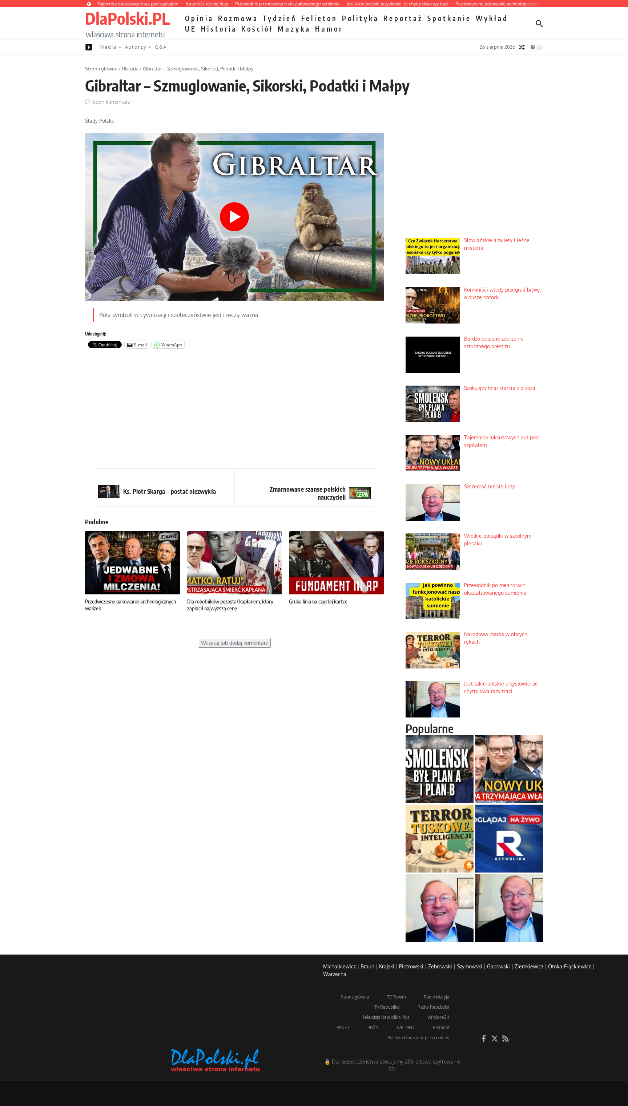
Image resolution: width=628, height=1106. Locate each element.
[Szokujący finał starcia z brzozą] (440, 769)
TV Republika (386, 1007)
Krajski (386, 966)
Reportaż (403, 18)
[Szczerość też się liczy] (440, 908)
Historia (219, 28)
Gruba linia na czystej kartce (318, 601)
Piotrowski (411, 966)
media (108, 47)
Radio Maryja (436, 997)
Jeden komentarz (110, 102)
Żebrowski (440, 966)
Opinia (199, 18)
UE (191, 28)
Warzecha (334, 974)
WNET (343, 1027)
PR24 (372, 1027)
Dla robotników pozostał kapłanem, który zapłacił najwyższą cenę (230, 605)
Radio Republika (433, 1007)
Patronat (441, 1027)
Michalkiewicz (339, 966)
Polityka (360, 18)
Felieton (319, 18)
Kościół (257, 28)
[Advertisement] (234, 410)
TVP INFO (405, 1027)
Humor (329, 28)
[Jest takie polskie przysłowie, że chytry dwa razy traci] (509, 908)
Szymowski (469, 966)
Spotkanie (449, 18)
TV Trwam (396, 997)
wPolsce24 (438, 1017)
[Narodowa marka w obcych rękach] (440, 839)
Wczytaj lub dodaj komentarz (234, 643)
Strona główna (101, 69)
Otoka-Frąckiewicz (569, 966)
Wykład (492, 18)
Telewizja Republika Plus (386, 1017)
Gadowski (498, 966)
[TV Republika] (509, 839)
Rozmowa (238, 18)
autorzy (135, 47)
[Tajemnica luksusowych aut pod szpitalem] (509, 769)
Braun (367, 966)
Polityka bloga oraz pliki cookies (418, 1037)
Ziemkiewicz (529, 966)
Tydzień (280, 18)
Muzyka (294, 28)
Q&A (161, 47)
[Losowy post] (522, 47)
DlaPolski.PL (127, 18)
